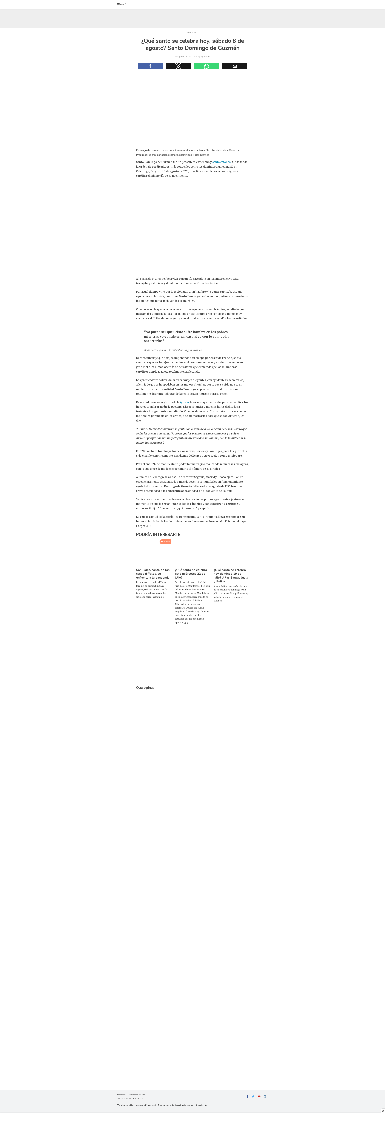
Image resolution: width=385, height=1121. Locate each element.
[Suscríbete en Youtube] (259, 1096)
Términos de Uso (125, 1105)
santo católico (221, 162)
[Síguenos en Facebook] (247, 1096)
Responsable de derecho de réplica (175, 1105)
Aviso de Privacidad (146, 1105)
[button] (121, 4)
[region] (192, 18)
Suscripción (201, 1105)
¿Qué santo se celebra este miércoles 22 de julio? (191, 574)
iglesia (184, 402)
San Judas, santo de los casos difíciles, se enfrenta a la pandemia (152, 574)
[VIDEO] (153, 565)
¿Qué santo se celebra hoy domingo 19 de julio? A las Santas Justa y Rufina (231, 576)
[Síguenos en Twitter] (253, 1096)
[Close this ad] (383, 1111)
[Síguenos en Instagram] (265, 1096)
